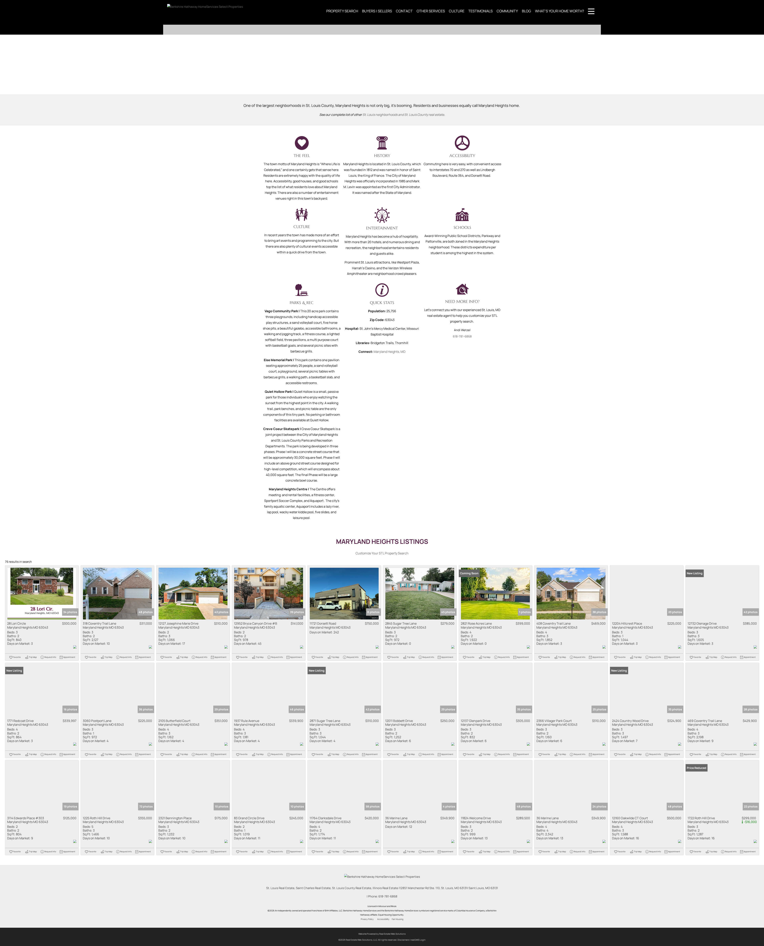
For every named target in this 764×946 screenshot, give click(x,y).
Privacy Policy (367, 919)
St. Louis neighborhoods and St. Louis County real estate (403, 114)
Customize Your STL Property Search (382, 553)
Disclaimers (403, 939)
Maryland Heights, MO (389, 351)
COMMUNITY (507, 11)
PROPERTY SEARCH (342, 11)
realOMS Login (418, 939)
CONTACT (404, 11)
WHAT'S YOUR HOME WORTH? (559, 11)
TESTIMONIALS (480, 11)
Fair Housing (397, 919)
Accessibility (383, 919)
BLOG (526, 11)
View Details (41, 594)
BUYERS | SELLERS (377, 11)
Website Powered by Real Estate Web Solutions (382, 933)
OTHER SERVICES (431, 11)
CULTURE (456, 11)
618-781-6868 (462, 336)
